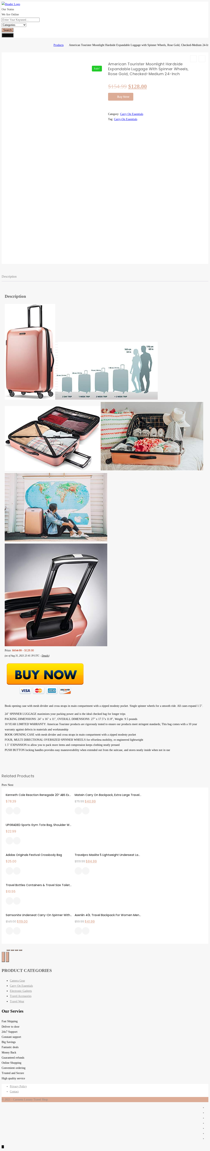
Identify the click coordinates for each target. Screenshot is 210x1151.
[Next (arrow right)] (7, 957)
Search (7, 30)
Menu (6, 35)
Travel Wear (17, 1001)
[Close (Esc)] (8, 950)
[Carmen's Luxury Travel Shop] (48, 45)
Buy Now (123, 97)
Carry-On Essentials (125, 119)
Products (59, 45)
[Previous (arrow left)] (3, 957)
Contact (14, 1091)
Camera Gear (17, 980)
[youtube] (207, 1138)
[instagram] (207, 1123)
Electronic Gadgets (21, 990)
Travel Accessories (20, 996)
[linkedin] (207, 1128)
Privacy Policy (18, 1086)
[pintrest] (207, 1133)
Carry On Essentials (131, 114)
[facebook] (207, 1107)
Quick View (17, 811)
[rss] (207, 1118)
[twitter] (207, 1112)
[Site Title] (11, 4)
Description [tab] (9, 276)
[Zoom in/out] (20, 950)
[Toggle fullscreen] (16, 950)
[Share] (12, 950)
